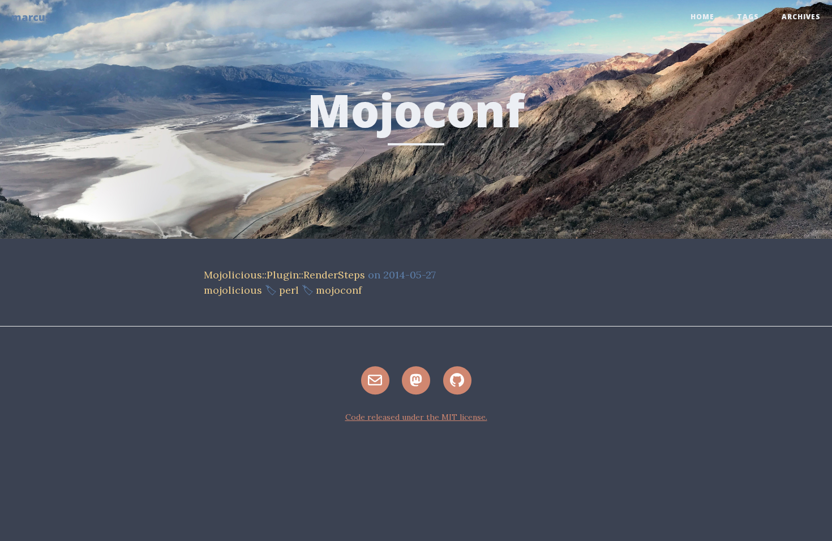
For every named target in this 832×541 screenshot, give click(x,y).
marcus (31, 17)
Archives (801, 17)
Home (702, 17)
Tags (748, 17)
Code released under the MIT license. (416, 417)
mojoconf (339, 290)
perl (289, 290)
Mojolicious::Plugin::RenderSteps (284, 274)
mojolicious (233, 290)
